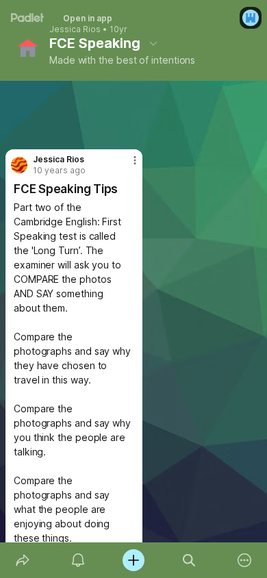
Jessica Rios (75, 29)
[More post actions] (126, 165)
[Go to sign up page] (251, 18)
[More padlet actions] (244, 560)
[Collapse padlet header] (153, 43)
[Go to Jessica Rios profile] (19, 165)
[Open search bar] (189, 560)
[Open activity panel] (77, 560)
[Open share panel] (22, 560)
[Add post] (133, 560)
